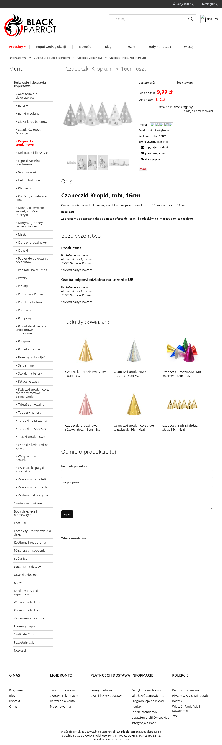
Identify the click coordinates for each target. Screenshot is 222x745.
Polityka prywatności (146, 690)
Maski (22, 234)
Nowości (20, 650)
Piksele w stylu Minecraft (190, 696)
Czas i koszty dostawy (106, 696)
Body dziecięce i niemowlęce (25, 513)
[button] (153, 147)
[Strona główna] (30, 25)
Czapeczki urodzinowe (25, 143)
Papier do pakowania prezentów (32, 260)
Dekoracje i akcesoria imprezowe (30, 84)
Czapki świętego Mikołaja (28, 131)
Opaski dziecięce (26, 574)
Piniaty (23, 286)
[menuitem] (19, 46)
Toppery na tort (29, 412)
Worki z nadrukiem (27, 602)
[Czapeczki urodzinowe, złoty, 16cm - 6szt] (85, 350)
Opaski (23, 250)
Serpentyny (26, 365)
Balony (23, 105)
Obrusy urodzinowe (32, 242)
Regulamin (17, 690)
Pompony (24, 318)
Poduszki (24, 310)
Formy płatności (102, 690)
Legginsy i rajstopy (27, 566)
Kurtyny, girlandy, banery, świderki (29, 224)
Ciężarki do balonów (32, 121)
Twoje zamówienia (63, 690)
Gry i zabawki (27, 172)
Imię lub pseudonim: (76, 466)
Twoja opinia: (70, 482)
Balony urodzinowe (186, 690)
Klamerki (24, 188)
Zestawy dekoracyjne (33, 495)
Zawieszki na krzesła (32, 487)
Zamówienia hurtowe (29, 618)
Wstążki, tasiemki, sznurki (29, 458)
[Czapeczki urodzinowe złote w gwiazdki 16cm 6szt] (134, 404)
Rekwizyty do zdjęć (31, 357)
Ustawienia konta (62, 701)
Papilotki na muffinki (33, 270)
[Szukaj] (190, 18)
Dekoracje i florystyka (33, 153)
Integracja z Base (143, 723)
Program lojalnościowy (147, 701)
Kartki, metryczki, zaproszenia (26, 592)
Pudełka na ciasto (30, 349)
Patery (22, 278)
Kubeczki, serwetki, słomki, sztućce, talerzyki (30, 211)
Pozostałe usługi (25, 642)
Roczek (177, 701)
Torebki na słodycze (32, 428)
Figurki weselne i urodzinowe (29, 162)
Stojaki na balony (30, 373)
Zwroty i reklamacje (64, 696)
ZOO (175, 716)
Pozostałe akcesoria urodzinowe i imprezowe (31, 329)
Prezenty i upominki (28, 626)
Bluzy (18, 583)
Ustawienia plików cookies (150, 717)
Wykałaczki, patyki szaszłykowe (30, 469)
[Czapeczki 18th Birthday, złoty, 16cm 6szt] (182, 404)
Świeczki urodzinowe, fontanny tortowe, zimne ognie (32, 392)
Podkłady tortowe (30, 302)
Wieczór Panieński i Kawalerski (186, 708)
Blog (12, 696)
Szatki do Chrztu (26, 634)
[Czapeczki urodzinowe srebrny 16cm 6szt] (134, 350)
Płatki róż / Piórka (30, 294)
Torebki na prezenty (32, 420)
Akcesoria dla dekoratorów (26, 96)
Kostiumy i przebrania (30, 542)
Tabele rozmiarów (73, 538)
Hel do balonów (29, 180)
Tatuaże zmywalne (31, 404)
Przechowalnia (60, 706)
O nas (13, 706)
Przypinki (24, 341)
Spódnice (20, 558)
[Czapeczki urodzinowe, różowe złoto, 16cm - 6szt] (85, 404)
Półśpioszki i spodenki (30, 550)
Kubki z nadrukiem (27, 610)
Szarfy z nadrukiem (28, 503)
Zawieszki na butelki (32, 479)
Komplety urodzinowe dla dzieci (32, 532)
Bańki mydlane (28, 113)
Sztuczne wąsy (28, 381)
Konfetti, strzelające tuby (31, 198)
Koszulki (20, 523)
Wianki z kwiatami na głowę (32, 446)
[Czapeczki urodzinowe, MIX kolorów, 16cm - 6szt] (182, 350)
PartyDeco (161, 130)
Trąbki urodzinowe (31, 437)
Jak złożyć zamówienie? (148, 696)
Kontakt (14, 701)
